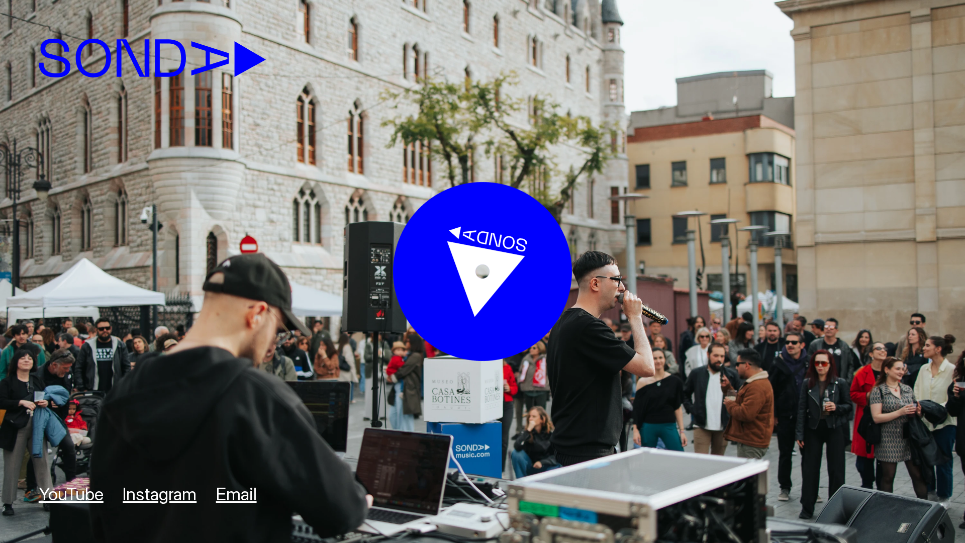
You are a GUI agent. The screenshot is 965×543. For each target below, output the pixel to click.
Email (236, 494)
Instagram (160, 494)
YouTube (71, 494)
